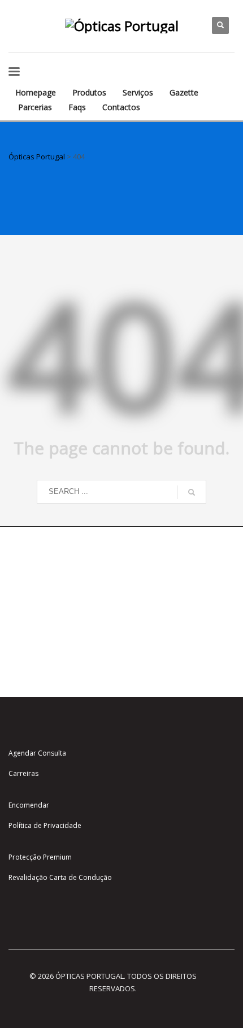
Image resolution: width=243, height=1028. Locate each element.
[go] (191, 492)
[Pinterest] (16, 33)
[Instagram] (16, 16)
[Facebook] (33, 16)
